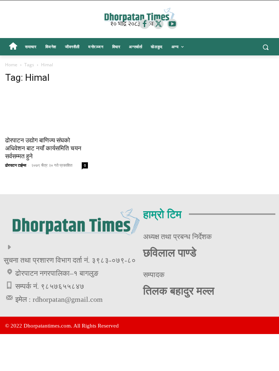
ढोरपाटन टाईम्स (15, 165)
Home (11, 65)
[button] (265, 46)
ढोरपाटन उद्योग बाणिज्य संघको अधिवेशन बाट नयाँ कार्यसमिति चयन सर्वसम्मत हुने (43, 148)
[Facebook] (145, 24)
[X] (158, 24)
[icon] (13, 47)
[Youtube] (172, 24)
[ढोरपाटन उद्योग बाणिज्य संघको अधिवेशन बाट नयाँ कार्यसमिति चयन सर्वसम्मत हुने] (46, 111)
